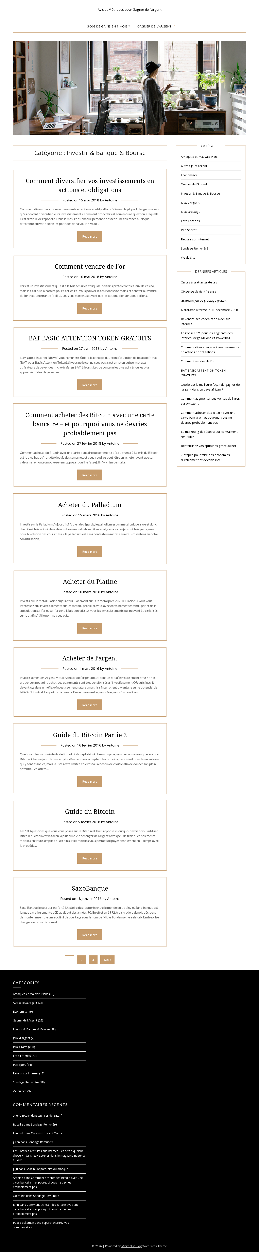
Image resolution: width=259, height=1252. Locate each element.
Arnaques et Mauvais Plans (199, 157)
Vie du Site (188, 257)
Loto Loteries (190, 221)
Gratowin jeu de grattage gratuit (203, 300)
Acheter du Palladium (90, 505)
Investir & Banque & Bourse (200, 193)
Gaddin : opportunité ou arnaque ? (48, 1169)
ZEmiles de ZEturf (50, 1115)
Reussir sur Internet (195, 239)
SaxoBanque (90, 888)
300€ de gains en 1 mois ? (108, 26)
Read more (89, 236)
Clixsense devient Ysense (199, 291)
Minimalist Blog (131, 1246)
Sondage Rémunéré (194, 248)
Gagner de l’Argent (154, 26)
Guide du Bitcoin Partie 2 (90, 735)
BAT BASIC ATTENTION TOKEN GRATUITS (90, 338)
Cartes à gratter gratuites (199, 282)
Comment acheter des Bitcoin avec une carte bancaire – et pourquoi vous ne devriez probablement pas (89, 424)
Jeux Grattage (190, 212)
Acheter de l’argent (89, 658)
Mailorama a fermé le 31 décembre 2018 (209, 310)
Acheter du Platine (90, 581)
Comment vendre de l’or (90, 266)
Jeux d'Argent (190, 202)
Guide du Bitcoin (90, 811)
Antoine (111, 200)
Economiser (189, 175)
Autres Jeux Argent (194, 166)
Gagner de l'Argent (194, 184)
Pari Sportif (188, 230)
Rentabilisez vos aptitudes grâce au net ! (209, 446)
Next (107, 960)
